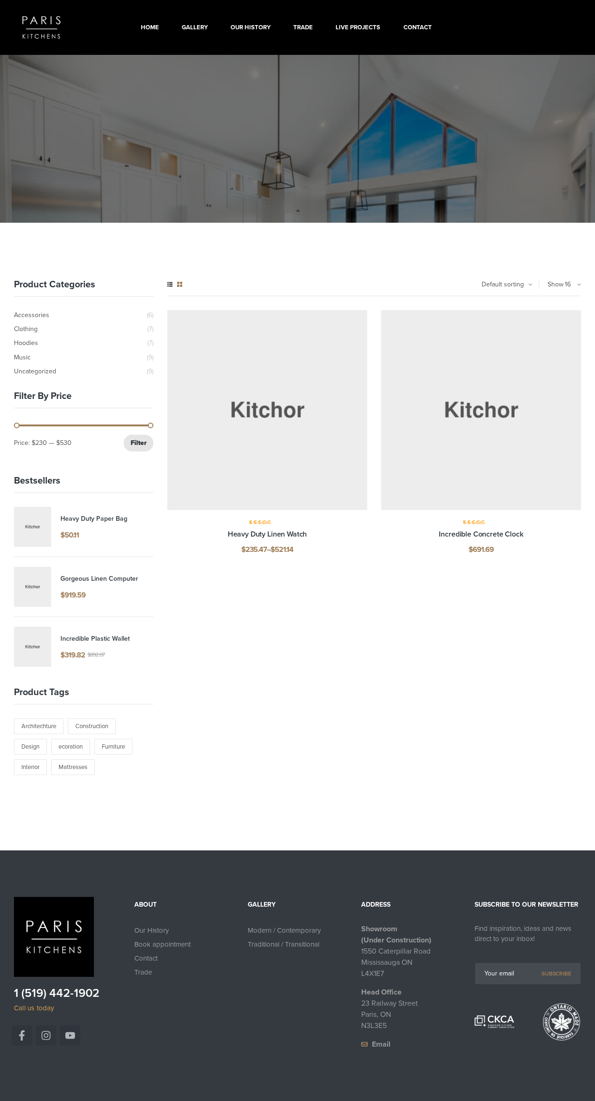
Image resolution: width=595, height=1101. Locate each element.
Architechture (38, 726)
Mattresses (73, 767)
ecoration (71, 746)
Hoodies (26, 343)
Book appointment (162, 944)
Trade (143, 972)
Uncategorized (35, 371)
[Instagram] (46, 1035)
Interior (30, 767)
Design (30, 746)
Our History (151, 930)
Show (555, 284)
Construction (91, 726)
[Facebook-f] (22, 1035)
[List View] (169, 284)
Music (22, 357)
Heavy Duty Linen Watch (267, 534)
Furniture (113, 746)
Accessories (31, 315)
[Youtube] (70, 1035)
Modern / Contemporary (284, 930)
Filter (138, 443)
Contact (146, 958)
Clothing (26, 329)
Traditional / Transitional (283, 944)
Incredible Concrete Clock (481, 534)
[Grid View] (179, 284)
